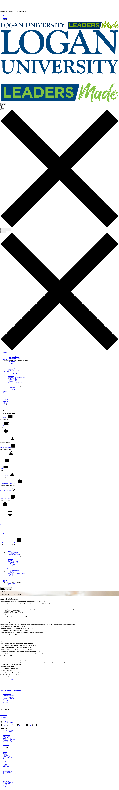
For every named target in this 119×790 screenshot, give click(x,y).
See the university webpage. (7, 679)
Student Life (10, 374)
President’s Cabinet (6, 735)
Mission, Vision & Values (8, 731)
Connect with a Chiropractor (13, 364)
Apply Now (10, 362)
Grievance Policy (6, 745)
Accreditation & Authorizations (14, 380)
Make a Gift (5, 399)
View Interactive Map (4, 717)
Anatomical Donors (7, 751)
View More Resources (4, 546)
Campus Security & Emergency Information (11, 779)
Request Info (10, 363)
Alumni (4, 398)
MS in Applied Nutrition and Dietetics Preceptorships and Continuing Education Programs (20, 692)
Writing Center (6, 766)
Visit (4, 392)
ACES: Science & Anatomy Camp (10, 749)
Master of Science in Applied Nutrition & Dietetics (10, 690)
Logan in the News (11, 389)
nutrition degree (3, 620)
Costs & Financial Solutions (13, 366)
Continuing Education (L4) (8, 397)
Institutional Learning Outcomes (9, 733)
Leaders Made (11, 381)
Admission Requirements (13, 369)
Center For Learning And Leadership (10, 741)
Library (4, 761)
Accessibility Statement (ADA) (9, 777)
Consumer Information (7, 780)
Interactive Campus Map (8, 759)
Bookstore (5, 752)
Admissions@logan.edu (8, 722)
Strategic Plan (5, 732)
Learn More (2, 13)
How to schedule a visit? (8, 771)
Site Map (5, 786)
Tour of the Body (6, 764)
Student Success (11, 376)
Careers (4, 753)
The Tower (10, 388)
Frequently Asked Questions (8, 695)
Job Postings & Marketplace (8, 782)
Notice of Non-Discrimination (9, 783)
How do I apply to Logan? (8, 772)
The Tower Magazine (7, 765)
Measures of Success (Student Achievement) (16, 377)
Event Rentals (5, 16)
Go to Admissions (11, 361)
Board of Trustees (6, 736)
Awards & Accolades (12, 378)
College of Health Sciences (14, 357)
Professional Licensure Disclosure (9, 743)
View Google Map (4, 715)
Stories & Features (11, 387)
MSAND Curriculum (7, 694)
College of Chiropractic (13, 356)
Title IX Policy (6, 784)
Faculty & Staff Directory (8, 757)
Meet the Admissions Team (13, 370)
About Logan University (8, 730)
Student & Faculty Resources (8, 395)
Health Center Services (7, 758)
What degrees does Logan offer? (9, 773)
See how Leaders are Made (13, 373)
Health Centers (6, 15)
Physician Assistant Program (14, 358)
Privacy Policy (6, 785)
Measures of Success (7, 740)
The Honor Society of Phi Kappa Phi (15, 382)
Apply (4, 393)
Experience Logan (11, 368)
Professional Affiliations (12, 379)
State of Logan (6, 737)
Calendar (5, 18)
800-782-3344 (5, 721)
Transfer (9, 367)
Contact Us (5, 754)
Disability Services (6, 781)
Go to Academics (11, 354)
